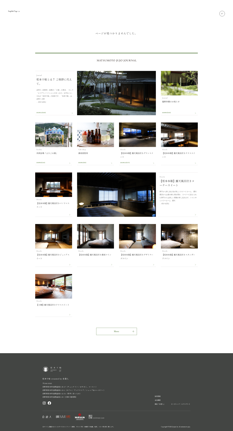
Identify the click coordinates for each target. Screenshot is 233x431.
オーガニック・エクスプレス (180, 404)
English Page (13, 11)
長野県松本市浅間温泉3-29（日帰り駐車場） (60, 397)
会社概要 (158, 400)
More (116, 331)
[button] (222, 13)
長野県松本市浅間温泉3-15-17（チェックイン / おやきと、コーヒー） (69, 387)
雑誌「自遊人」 (160, 404)
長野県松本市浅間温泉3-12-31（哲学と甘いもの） (62, 393)
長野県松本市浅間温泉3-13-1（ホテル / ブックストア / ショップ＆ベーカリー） (73, 390)
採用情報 (158, 396)
